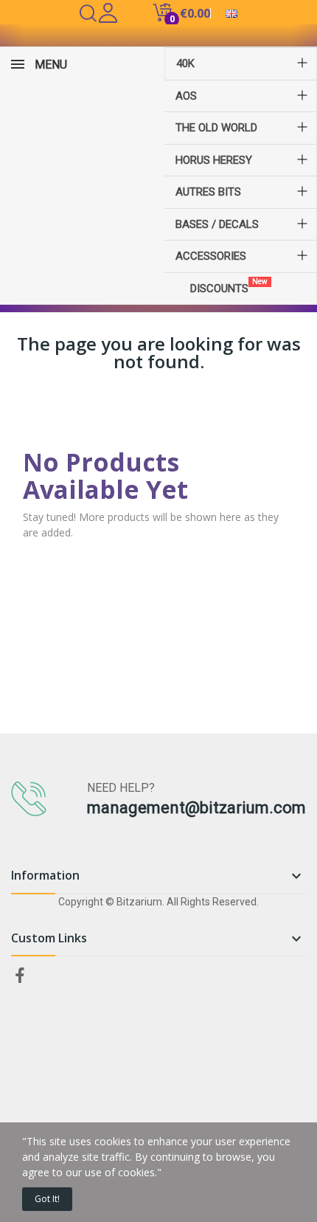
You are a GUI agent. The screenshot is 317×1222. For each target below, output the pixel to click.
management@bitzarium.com (196, 807)
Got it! (47, 1198)
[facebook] (20, 976)
